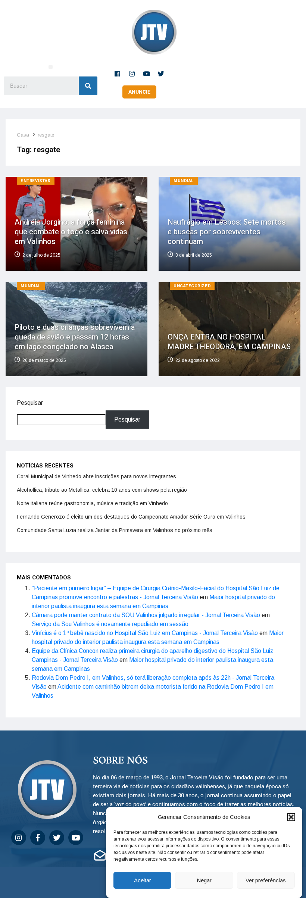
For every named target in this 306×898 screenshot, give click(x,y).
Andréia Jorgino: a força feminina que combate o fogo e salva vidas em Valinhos (71, 232)
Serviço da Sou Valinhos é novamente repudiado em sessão (110, 624)
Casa (23, 135)
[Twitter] (161, 73)
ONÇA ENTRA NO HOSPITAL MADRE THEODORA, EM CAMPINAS (229, 342)
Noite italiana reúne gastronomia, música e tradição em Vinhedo (92, 503)
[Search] (88, 85)
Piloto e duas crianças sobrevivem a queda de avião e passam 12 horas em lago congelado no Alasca (75, 337)
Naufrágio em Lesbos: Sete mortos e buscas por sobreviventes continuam (227, 232)
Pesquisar (30, 403)
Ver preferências (266, 880)
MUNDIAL (184, 181)
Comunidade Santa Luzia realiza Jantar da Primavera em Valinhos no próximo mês (114, 530)
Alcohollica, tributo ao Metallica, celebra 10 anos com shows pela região (102, 490)
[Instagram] (132, 73)
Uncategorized (192, 286)
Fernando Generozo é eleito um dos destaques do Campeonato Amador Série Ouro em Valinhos (131, 517)
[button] (291, 817)
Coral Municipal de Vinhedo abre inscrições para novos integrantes (96, 476)
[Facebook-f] (117, 73)
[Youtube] (146, 73)
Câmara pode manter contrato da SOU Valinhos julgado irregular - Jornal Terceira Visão (146, 615)
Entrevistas (36, 181)
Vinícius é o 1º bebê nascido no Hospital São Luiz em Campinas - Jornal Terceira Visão (145, 633)
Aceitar (142, 880)
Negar (204, 880)
